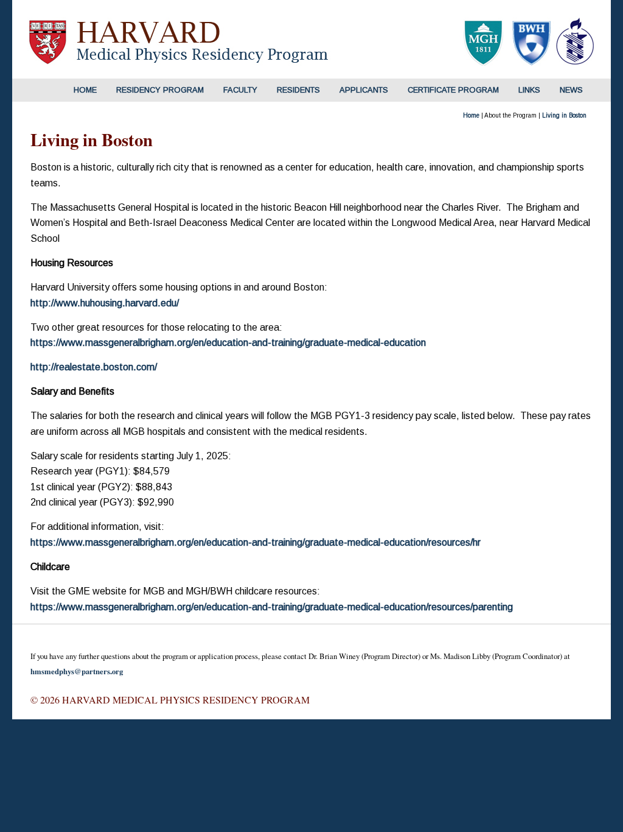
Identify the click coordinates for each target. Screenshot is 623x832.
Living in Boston (564, 115)
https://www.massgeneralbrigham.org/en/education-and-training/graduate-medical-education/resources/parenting (271, 607)
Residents (298, 89)
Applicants (363, 89)
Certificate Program (453, 89)
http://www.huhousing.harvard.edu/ (104, 303)
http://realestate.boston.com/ (93, 367)
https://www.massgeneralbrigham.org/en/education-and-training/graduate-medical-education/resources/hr (255, 542)
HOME (85, 89)
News (571, 89)
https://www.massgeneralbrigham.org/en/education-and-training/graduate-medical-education (228, 342)
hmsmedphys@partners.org (76, 671)
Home (471, 115)
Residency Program (160, 89)
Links (529, 89)
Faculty (240, 89)
